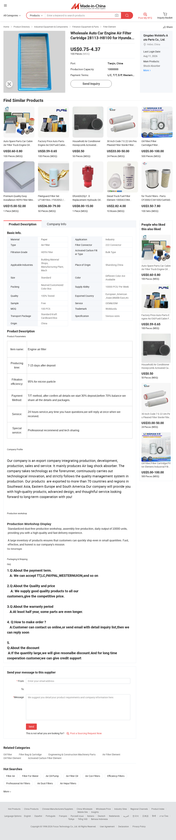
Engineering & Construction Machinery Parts (72, 754)
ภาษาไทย (164, 816)
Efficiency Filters (115, 776)
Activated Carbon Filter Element (45, 758)
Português (50, 816)
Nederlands (114, 816)
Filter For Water (30, 776)
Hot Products (14, 808)
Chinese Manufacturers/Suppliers (57, 808)
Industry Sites (120, 808)
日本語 (145, 816)
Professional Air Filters (18, 783)
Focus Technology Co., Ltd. (65, 826)
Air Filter (45, 245)
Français (63, 816)
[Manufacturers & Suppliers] (88, 6)
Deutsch (101, 816)
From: (20, 681)
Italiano (90, 816)
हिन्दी (154, 816)
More (146, 70)
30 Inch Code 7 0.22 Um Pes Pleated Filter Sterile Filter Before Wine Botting (155, 415)
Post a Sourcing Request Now (84, 733)
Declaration (123, 826)
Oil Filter (7, 754)
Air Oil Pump (52, 776)
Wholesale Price (103, 808)
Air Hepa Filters (68, 783)
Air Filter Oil (72, 776)
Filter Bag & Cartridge (30, 754)
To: (22, 689)
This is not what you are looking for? (45, 733)
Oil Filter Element (12, 758)
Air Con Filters (92, 776)
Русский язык (77, 816)
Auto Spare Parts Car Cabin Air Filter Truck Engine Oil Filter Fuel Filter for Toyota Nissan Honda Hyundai (156, 267)
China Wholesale (84, 808)
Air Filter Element (111, 754)
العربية (126, 816)
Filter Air (10, 776)
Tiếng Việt (82, 819)
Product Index (157, 808)
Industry (110, 239)
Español (38, 816)
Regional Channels (139, 808)
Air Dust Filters (45, 783)
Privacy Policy (139, 826)
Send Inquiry (91, 83)
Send (31, 726)
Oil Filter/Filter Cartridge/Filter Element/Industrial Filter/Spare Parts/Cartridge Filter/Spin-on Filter (156, 465)
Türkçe (71, 819)
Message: (18, 697)
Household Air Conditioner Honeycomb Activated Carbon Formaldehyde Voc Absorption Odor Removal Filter (156, 366)
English (27, 816)
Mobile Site (83, 812)
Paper (44, 239)
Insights (95, 812)
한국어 (136, 816)
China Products (31, 808)
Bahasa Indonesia (99, 819)
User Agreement (107, 826)
